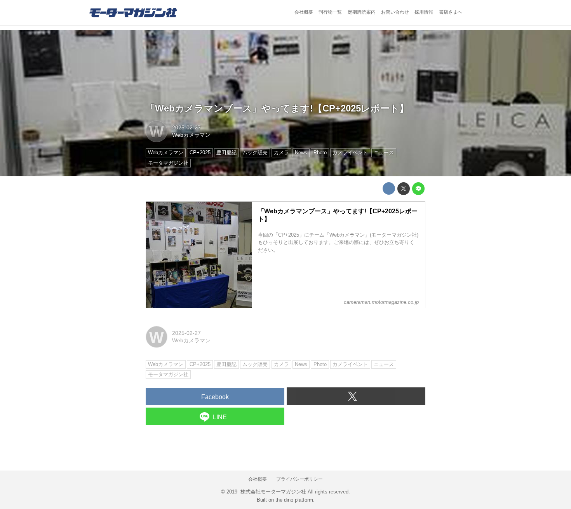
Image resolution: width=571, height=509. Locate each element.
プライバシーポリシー (299, 479)
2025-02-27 (186, 127)
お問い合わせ (395, 12)
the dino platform (294, 500)
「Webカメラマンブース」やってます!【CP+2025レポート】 (277, 108)
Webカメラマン (191, 135)
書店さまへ (450, 12)
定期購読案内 (362, 12)
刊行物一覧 (330, 12)
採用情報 (423, 12)
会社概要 (303, 12)
